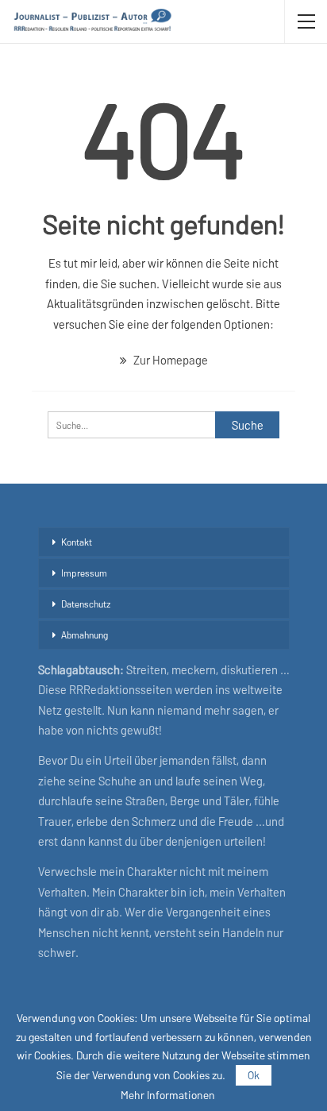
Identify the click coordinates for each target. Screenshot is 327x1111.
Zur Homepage (169, 360)
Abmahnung (84, 634)
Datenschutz (86, 603)
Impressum (84, 572)
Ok (254, 1075)
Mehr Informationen (168, 1095)
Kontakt (76, 541)
